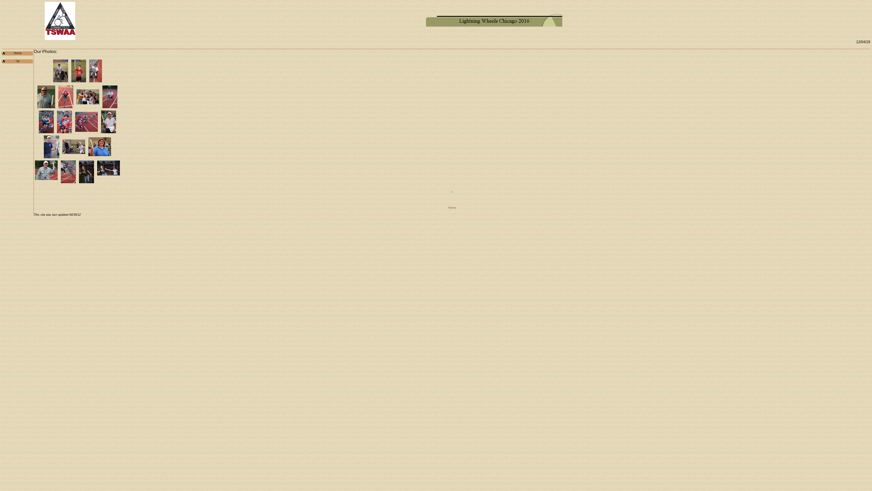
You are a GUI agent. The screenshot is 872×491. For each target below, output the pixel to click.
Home (452, 207)
